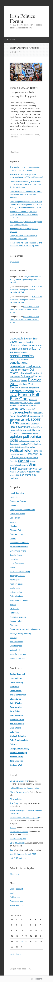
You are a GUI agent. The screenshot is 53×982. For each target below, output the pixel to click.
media (12, 567)
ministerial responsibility (22, 430)
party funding (21, 444)
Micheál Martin (36, 427)
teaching (13, 637)
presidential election (18, 454)
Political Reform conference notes (24, 787)
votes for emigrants (18, 654)
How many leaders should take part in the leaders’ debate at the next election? (26, 194)
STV (30, 468)
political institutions (16, 447)
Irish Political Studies (19, 831)
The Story (14, 803)
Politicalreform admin (19, 600)
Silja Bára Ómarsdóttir (19, 780)
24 (22, 941)
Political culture (34, 443)
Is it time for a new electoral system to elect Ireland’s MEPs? (26, 289)
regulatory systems (18, 616)
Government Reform (26, 405)
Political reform (22, 450)
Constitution (15, 505)
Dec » (18, 954)
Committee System (18, 501)
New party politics (17, 575)
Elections (15, 387)
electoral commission (30, 387)
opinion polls (15, 587)
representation (31, 457)
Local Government (17, 563)
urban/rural (21, 471)
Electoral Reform (22, 390)
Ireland (21, 415)
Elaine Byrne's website (19, 792)
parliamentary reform (27, 441)
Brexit (29, 338)
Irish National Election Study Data (24, 817)
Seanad (23, 460)
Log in (12, 892)
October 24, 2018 (17, 134)
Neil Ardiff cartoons (18, 858)
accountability (18, 338)
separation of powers (19, 464)
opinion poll (19, 436)
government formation (19, 546)
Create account (16, 888)
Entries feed (15, 897)
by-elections (15, 497)
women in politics (17, 658)
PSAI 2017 (14, 608)
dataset (13, 521)
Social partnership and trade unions (25, 629)
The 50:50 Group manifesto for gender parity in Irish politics (26, 223)
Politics (38, 450)
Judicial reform (16, 554)
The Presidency (16, 641)
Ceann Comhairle (19, 348)
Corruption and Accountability (22, 509)
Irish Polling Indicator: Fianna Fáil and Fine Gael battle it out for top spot (26, 244)
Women (20, 474)
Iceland (29, 409)
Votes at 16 (30, 471)
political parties (29, 447)
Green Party (17, 409)
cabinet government (31, 345)
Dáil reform (26, 376)
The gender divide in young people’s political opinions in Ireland (25, 169)
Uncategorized (16, 645)
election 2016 (26, 384)
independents (21, 412)
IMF (33, 409)
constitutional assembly (19, 359)
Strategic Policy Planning (20, 633)
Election (13, 526)
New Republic (15, 579)
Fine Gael (19, 398)
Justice (13, 827)
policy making (16, 592)
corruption (23, 369)
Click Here (14, 874)
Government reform (18, 550)
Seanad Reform (16, 621)
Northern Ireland (16, 583)
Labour (24, 419)
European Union (32, 134)
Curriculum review (17, 513)
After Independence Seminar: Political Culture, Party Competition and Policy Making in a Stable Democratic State (26, 204)
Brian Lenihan (24, 342)
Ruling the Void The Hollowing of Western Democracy (23, 237)
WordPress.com (17, 905)
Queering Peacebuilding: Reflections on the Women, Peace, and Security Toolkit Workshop (25, 184)
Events (13, 538)
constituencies (22, 355)
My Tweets (14, 261)
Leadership (25, 423)
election (24, 380)
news (22, 433)
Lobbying (35, 423)
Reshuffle (14, 461)
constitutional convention (19, 364)
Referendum (35, 454)
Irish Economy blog (18, 838)
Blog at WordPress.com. (20, 968)
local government (20, 427)
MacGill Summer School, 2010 (23, 854)
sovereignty (23, 468)
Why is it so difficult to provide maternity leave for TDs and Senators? (26, 176)
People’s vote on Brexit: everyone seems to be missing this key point (24, 92)
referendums (17, 457)
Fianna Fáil (28, 394)
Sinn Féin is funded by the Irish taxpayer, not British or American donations (24, 214)
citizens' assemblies (25, 350)
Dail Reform (15, 517)
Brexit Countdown (17, 493)
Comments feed (16, 901)
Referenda (14, 136)
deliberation (24, 373)
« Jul (12, 954)
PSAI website (15, 799)
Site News (14, 625)
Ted (11, 849)
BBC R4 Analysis (17, 842)
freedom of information (19, 542)
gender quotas (26, 402)
